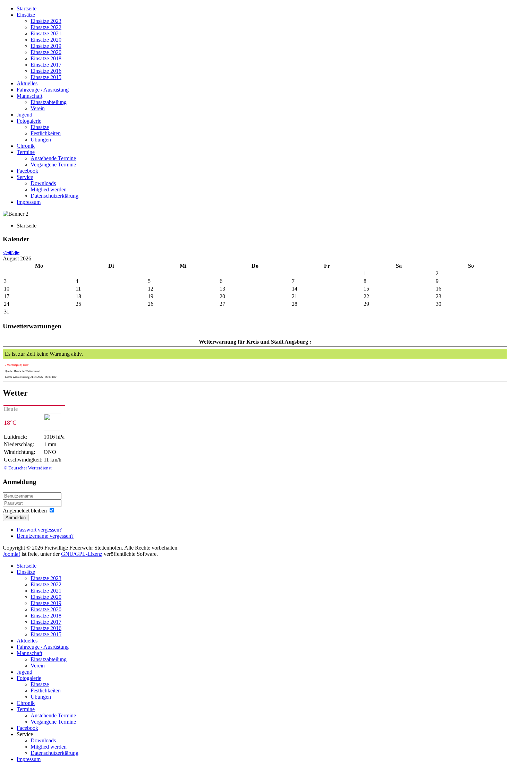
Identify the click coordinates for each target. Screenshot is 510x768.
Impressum (29, 202)
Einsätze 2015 (46, 77)
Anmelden (16, 517)
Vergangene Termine (53, 164)
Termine (26, 152)
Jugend (24, 115)
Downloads (43, 183)
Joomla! (11, 554)
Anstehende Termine (53, 158)
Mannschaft (29, 96)
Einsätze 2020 (46, 40)
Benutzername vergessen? (45, 536)
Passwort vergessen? (39, 530)
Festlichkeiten (46, 133)
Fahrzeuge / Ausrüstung (43, 90)
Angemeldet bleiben (25, 511)
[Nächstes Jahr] (13, 252)
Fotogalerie (29, 121)
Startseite (26, 8)
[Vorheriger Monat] (9, 252)
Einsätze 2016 (46, 71)
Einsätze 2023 (46, 21)
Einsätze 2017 (46, 65)
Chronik (26, 146)
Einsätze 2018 (46, 58)
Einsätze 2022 (46, 27)
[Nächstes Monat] (17, 252)
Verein (38, 108)
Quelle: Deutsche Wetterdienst (22, 371)
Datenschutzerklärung (54, 196)
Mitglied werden (49, 189)
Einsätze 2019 (46, 46)
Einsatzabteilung (49, 102)
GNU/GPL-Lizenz (81, 554)
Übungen (41, 140)
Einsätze (26, 15)
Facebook (27, 171)
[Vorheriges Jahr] (5, 252)
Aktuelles (27, 83)
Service (25, 177)
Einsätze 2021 (46, 33)
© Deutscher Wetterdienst (28, 468)
